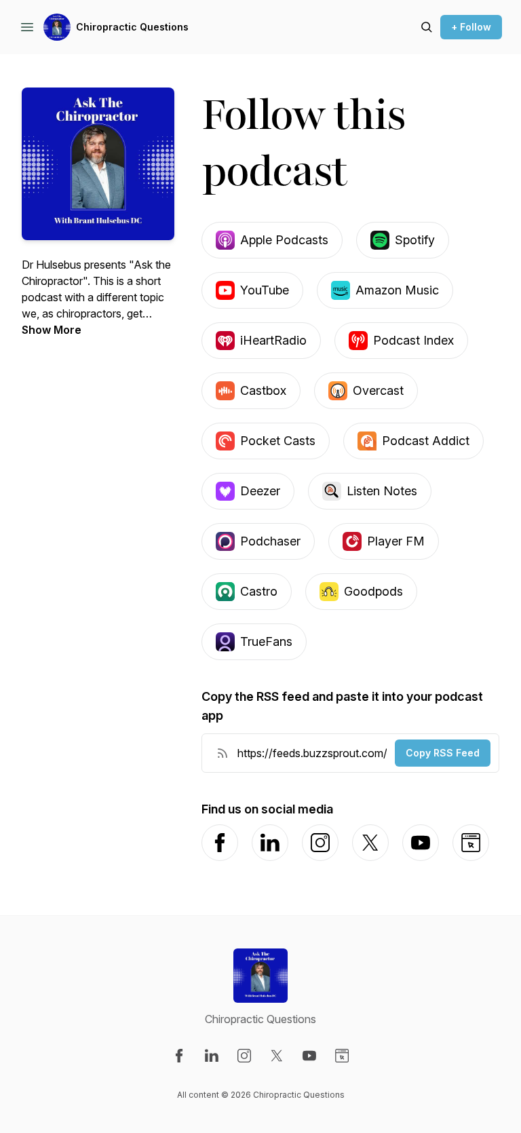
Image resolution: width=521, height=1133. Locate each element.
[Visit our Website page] (342, 1055)
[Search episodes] (426, 27)
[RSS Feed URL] (222, 753)
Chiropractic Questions (132, 27)
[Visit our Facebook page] (179, 1055)
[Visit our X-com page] (277, 1055)
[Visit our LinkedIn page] (211, 1055)
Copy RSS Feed (443, 752)
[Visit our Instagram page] (244, 1055)
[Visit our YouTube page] (309, 1055)
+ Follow (471, 27)
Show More (51, 330)
